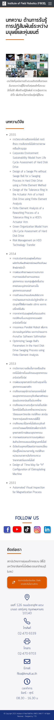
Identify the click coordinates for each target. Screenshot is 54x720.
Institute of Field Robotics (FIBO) (26, 3)
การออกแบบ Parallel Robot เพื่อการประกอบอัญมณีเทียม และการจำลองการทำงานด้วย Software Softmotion (30, 332)
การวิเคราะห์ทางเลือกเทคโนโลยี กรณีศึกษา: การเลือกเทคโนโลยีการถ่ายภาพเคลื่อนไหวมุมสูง (29, 144)
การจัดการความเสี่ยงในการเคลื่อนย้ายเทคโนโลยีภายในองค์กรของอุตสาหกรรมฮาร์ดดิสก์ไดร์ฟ (30, 373)
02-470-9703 (27, 654)
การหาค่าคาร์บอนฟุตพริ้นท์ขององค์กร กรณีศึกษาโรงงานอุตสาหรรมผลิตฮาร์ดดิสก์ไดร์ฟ (29, 318)
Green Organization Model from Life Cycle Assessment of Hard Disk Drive (30, 231)
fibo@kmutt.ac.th (27, 674)
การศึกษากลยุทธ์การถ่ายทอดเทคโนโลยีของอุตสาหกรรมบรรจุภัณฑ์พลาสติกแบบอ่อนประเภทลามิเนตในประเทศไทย (30, 396)
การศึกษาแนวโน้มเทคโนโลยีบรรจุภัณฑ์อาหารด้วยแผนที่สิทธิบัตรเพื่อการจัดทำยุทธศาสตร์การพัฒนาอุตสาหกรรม (29, 428)
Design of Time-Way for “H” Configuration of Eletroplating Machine (29, 469)
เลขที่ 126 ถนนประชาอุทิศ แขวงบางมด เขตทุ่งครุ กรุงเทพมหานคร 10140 (27, 609)
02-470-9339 (27, 634)
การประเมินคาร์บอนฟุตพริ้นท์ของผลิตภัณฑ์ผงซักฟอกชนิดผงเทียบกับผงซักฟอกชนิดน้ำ (30, 263)
